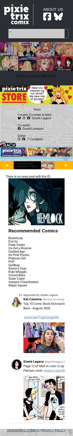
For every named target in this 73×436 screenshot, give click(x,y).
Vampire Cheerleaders (23, 282)
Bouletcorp (15, 238)
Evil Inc (13, 241)
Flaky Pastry (16, 244)
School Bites (16, 275)
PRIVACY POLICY (53, 430)
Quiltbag (14, 265)
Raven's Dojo (17, 268)
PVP (11, 261)
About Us (53, 9)
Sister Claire (16, 278)
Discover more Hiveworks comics (26, 165)
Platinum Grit (17, 258)
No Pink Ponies (18, 255)
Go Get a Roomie (19, 248)
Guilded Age (16, 251)
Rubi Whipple (17, 271)
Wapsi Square (17, 285)
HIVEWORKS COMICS (23, 430)
